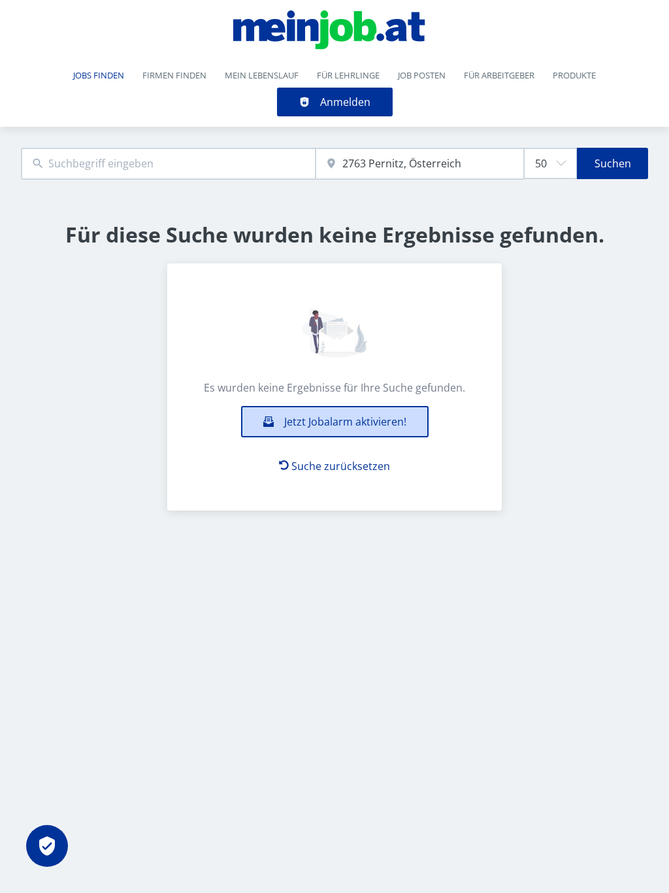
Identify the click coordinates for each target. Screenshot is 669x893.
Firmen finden (174, 75)
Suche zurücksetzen (340, 466)
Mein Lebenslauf (262, 75)
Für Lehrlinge (348, 75)
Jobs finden (98, 75)
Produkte (574, 75)
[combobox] (168, 164)
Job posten (422, 75)
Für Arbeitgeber (499, 75)
